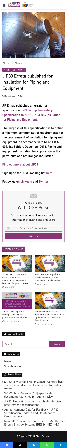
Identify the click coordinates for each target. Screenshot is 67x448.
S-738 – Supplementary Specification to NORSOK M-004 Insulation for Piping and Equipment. (31, 114)
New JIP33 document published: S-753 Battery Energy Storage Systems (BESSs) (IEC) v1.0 (34, 422)
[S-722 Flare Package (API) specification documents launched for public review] (50, 263)
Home (9, 63)
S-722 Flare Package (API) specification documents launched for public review (47, 278)
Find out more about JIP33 (20, 164)
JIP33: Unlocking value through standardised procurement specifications (15, 315)
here (49, 173)
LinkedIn (26, 181)
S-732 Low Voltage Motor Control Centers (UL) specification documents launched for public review (34, 385)
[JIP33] (20, 4)
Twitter (43, 181)
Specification (19, 69)
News (18, 63)
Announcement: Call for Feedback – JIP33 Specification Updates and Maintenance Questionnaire (31, 413)
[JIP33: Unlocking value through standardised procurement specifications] (17, 300)
